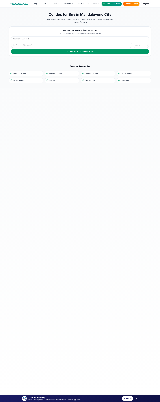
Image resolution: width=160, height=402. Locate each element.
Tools (79, 4)
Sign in (146, 4)
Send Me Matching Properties (81, 51)
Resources (92, 4)
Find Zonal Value (113, 4)
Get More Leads (131, 4)
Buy (35, 4)
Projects (67, 4)
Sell (45, 4)
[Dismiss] (136, 398)
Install (129, 398)
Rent (55, 4)
